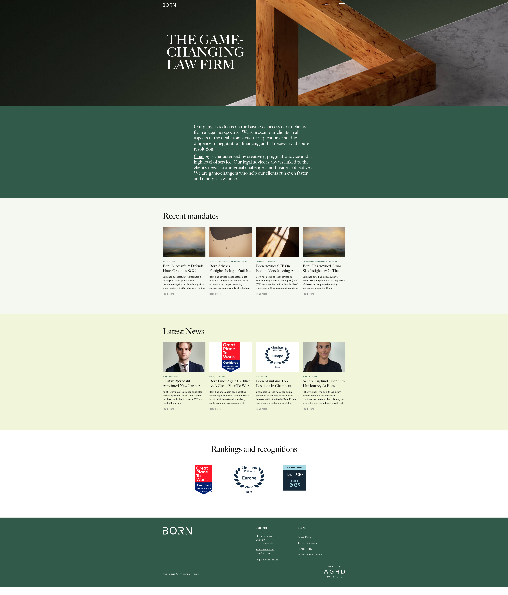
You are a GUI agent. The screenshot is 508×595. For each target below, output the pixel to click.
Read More (168, 293)
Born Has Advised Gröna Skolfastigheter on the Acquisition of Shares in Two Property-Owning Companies (322, 268)
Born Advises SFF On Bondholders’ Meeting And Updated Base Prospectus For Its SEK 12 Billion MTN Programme (276, 268)
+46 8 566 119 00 (265, 549)
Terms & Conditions (308, 542)
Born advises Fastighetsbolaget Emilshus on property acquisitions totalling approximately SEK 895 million (230, 268)
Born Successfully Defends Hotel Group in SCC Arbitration (183, 268)
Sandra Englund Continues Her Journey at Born (324, 383)
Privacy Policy (305, 548)
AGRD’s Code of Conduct (310, 554)
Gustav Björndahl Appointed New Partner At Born (183, 383)
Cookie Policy (304, 537)
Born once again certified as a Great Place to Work (230, 383)
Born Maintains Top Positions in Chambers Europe (273, 383)
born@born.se (263, 553)
